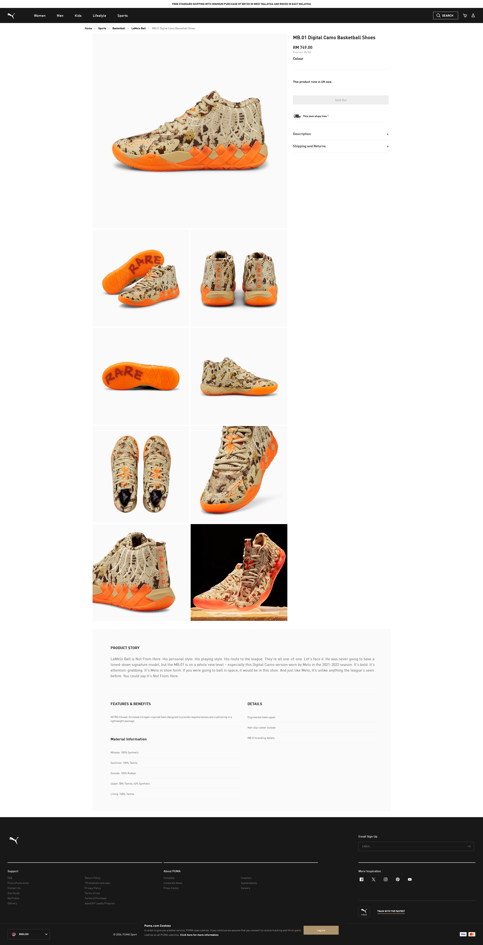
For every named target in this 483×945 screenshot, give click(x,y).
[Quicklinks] (473, 15)
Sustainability (249, 882)
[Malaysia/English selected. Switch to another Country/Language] (29, 934)
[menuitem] (39, 15)
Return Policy (92, 877)
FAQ (10, 877)
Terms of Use (92, 893)
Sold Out (341, 100)
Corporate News (173, 882)
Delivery (12, 903)
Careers (245, 888)
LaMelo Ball (139, 28)
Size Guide (14, 893)
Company (169, 877)
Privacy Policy (93, 888)
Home (88, 28)
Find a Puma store (18, 882)
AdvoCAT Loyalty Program (100, 903)
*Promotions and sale (97, 882)
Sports (102, 28)
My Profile (13, 898)
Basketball (118, 28)
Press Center (171, 888)
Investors (246, 877)
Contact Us (14, 888)
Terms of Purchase (95, 898)
